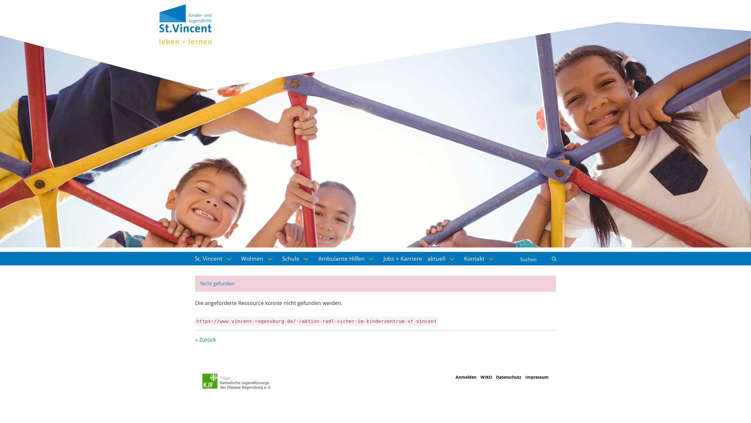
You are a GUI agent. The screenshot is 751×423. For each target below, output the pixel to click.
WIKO (486, 377)
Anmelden (466, 377)
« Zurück (205, 339)
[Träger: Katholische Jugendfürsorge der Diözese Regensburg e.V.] (236, 382)
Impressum (537, 377)
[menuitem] (215, 258)
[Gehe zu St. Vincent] (185, 23)
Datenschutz (508, 377)
